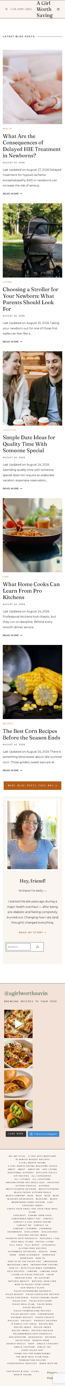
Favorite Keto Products (21, 1238)
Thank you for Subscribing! (32, 1353)
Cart (50, 1202)
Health (7, 128)
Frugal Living (45, 1242)
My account (42, 1278)
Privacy (26, 1321)
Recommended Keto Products (32, 1334)
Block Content (15, 1196)
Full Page (16, 1245)
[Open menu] (58, 9)
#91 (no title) (17, 1156)
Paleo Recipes (32, 1307)
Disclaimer (31, 1232)
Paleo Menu (45, 1304)
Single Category (48, 1344)
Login (50, 1274)
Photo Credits (45, 1317)
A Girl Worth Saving (32, 1163)
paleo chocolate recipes (43, 1294)
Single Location (24, 1347)
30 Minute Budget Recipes (33, 1159)
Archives (53, 1182)
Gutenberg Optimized (22, 1251)
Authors (44, 1186)
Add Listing (49, 1169)
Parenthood (46, 1314)
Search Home (41, 1340)
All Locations (42, 1179)
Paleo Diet (20, 1301)
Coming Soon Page (40, 1215)
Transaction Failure (32, 1360)
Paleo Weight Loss (23, 1314)
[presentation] (32, 87)
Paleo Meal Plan (23, 1304)
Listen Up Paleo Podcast (27, 1274)
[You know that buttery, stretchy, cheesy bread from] (18, 1024)
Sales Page (22, 1340)
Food (6, 577)
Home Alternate (29, 1255)
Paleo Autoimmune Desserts (32, 1291)
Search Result (16, 1344)
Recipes (8, 723)
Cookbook (45, 1228)
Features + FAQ (49, 1238)
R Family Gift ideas (24, 1324)
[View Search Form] (6, 9)
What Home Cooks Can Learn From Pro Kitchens (31, 590)
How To (40, 1258)
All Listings (22, 1179)
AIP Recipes (21, 1176)
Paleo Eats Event (40, 1301)
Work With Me (48, 1363)
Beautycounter (49, 1189)
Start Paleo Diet (32, 1350)
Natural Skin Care (44, 1281)
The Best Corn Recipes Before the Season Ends (31, 734)
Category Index (32, 1205)
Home (53, 1251)
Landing (32, 1271)
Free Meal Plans (22, 1242)
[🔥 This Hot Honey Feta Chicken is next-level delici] (18, 1054)
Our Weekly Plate (33, 1288)
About (11, 1169)
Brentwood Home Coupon (28, 1202)
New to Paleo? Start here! (32, 1284)
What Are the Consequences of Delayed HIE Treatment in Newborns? (32, 146)
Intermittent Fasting (44, 1265)
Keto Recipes (15, 1271)
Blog (31, 1196)
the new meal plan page (32, 1357)
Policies (13, 1321)
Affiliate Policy (46, 1172)
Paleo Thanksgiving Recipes (32, 1311)
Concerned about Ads (26, 1219)
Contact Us (41, 1225)
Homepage (48, 1255)
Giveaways (49, 1245)
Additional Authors (21, 1172)
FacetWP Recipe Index (32, 1235)
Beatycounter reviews (21, 1189)
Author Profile (26, 1186)
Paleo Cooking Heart (45, 1297)
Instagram (50, 1261)
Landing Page (49, 1271)
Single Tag (44, 1347)
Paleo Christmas (17, 1297)
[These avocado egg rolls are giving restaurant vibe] (18, 1114)
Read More (12, 193)
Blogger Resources (20, 1199)
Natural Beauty (18, 1281)
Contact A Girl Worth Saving (33, 1222)
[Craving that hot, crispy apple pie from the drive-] (18, 1084)
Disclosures (49, 1232)
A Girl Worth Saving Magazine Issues (32, 1166)
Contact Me (24, 1225)
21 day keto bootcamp (42, 1156)
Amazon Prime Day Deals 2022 (25, 1182)
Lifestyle (9, 430)
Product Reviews (45, 1321)
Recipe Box (46, 1324)
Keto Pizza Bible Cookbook (38, 1268)
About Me (34, 1169)
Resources (35, 1337)
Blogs (54, 1199)
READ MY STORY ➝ (32, 932)
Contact (48, 1219)
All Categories (41, 1176)
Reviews (50, 1337)
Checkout (19, 1215)
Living (7, 282)
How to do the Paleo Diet (24, 1261)
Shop (31, 1344)
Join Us (13, 1268)
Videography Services (22, 1363)
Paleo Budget (15, 1294)
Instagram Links (17, 1265)
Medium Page (23, 1278)
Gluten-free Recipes (32, 1248)
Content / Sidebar (25, 1228)
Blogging (42, 1199)
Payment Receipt (22, 1317)
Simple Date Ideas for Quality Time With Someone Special (29, 444)
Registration (17, 1337)
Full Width (32, 1245)
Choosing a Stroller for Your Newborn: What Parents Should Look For (30, 299)
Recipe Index (22, 1327)
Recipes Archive (42, 1330)
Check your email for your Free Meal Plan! (32, 1210)
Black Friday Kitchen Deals (32, 1192)
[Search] (37, 946)
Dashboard (14, 1232)
